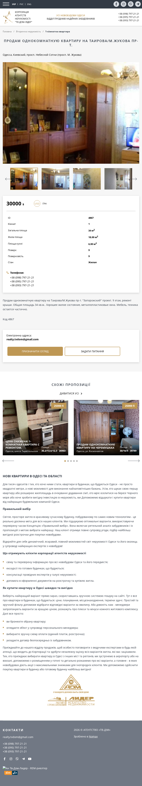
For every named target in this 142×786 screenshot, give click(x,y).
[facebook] (116, 4)
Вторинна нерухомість (28, 31)
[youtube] (30, 759)
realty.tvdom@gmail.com (22, 339)
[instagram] (123, 4)
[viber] (130, 4)
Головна (7, 31)
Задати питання (92, 351)
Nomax (93, 736)
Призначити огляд (35, 351)
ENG (29, 4)
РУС (21, 4)
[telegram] (138, 4)
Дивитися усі (69, 393)
